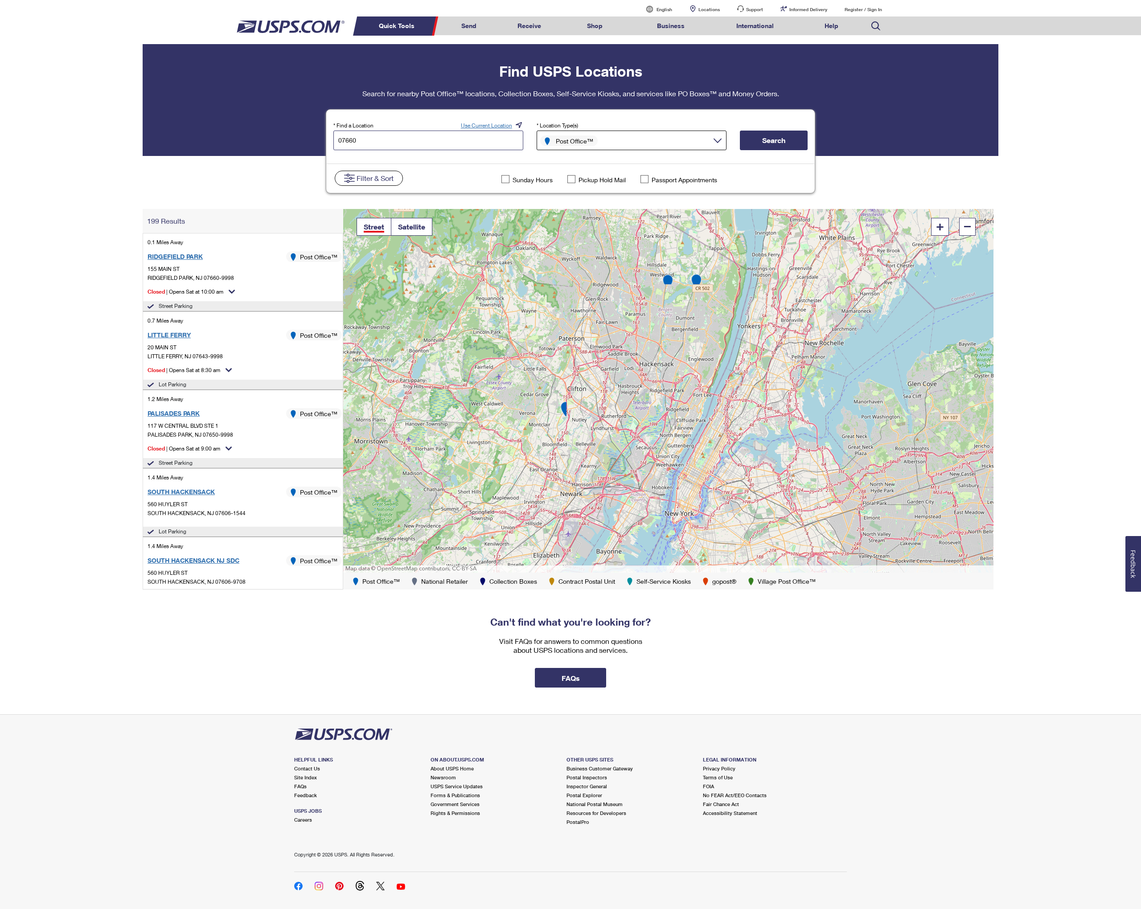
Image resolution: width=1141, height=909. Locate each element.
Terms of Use (718, 777)
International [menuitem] (755, 25)
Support (754, 9)
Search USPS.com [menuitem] (876, 26)
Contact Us (307, 768)
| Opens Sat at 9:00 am (184, 448)
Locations (709, 9)
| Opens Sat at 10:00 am (185, 291)
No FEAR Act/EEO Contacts (735, 795)
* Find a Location (353, 125)
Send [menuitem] (468, 25)
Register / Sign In (863, 9)
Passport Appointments (684, 180)
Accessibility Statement (730, 813)
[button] (374, 227)
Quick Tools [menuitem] (397, 25)
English (655, 9)
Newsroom (443, 777)
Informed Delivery (808, 9)
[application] (668, 391)
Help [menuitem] (831, 25)
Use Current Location (486, 125)
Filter (375, 178)
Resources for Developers (596, 813)
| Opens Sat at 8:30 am (184, 370)
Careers (303, 820)
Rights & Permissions (455, 813)
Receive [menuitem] (529, 25)
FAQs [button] (571, 678)
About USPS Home (452, 768)
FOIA (708, 786)
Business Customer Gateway (599, 768)
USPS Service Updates (457, 786)
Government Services (455, 804)
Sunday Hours (533, 180)
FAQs (300, 786)
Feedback (305, 795)
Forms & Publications (455, 795)
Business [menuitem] (671, 25)
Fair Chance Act (721, 804)
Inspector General (586, 786)
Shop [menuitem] (595, 25)
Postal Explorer (584, 795)
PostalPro (577, 822)
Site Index (305, 777)
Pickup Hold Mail (602, 180)
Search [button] (773, 140)
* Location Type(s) (557, 125)
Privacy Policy (719, 768)
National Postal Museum (594, 804)
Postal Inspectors (586, 777)
